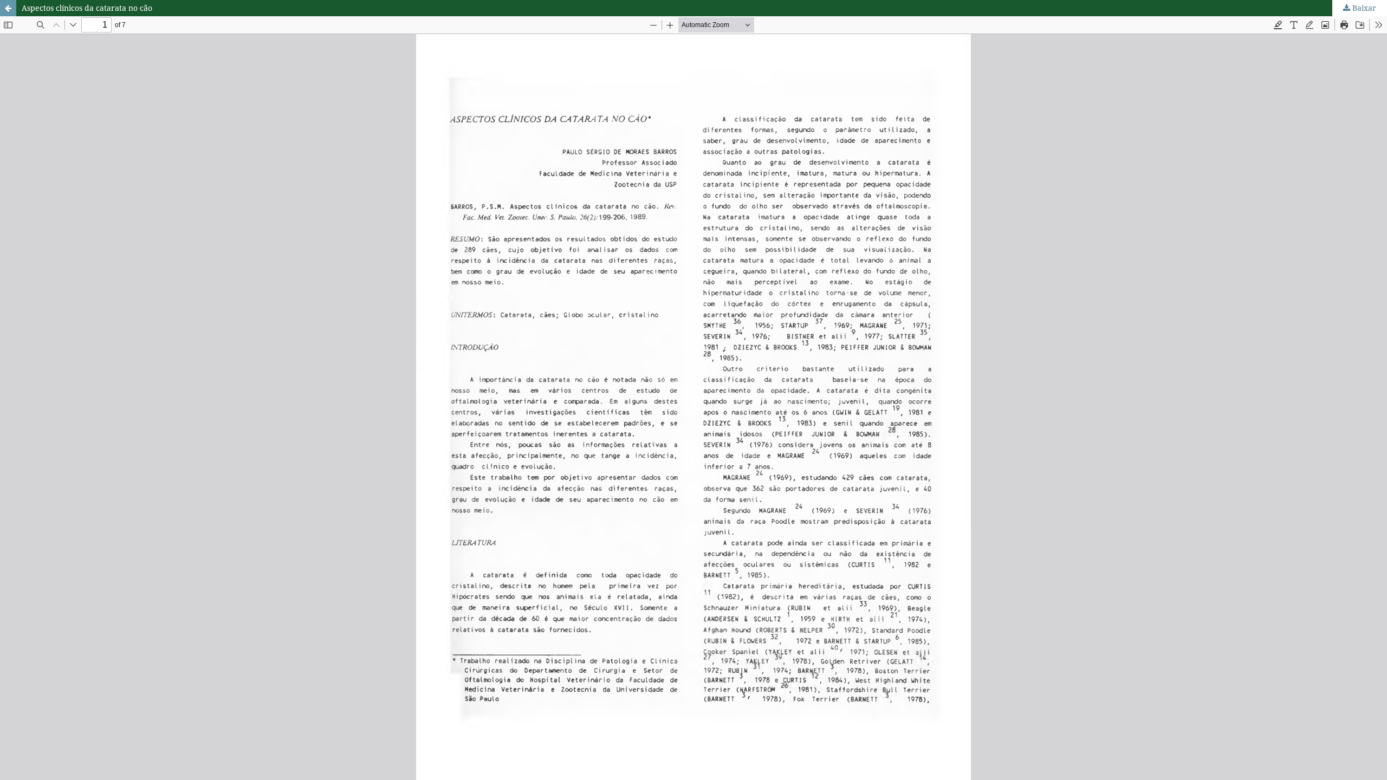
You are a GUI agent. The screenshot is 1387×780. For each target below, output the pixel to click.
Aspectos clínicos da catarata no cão (87, 8)
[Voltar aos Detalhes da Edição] (8, 8)
